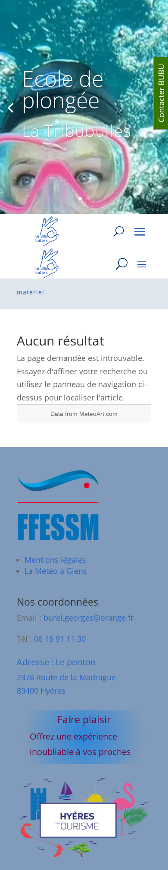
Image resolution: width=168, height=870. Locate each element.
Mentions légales (55, 560)
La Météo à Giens (56, 571)
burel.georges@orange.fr (89, 617)
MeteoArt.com (98, 413)
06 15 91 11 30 (60, 639)
